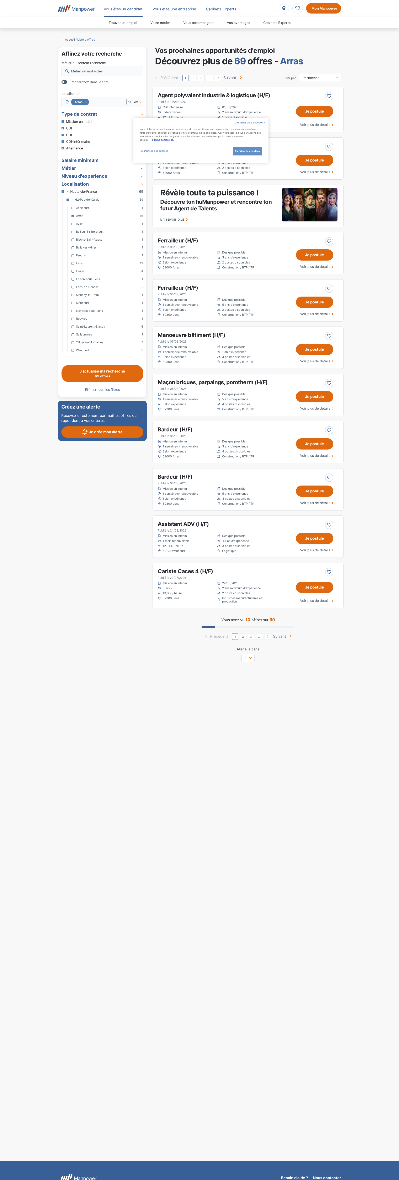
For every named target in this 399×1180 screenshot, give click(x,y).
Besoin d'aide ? (294, 1178)
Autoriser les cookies (247, 151)
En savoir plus (172, 219)
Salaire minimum (80, 160)
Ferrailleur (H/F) (178, 240)
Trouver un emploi (123, 23)
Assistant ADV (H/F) (183, 524)
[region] (200, 140)
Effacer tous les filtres (102, 390)
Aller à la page (248, 649)
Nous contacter (327, 1178)
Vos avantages (238, 23)
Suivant (229, 78)
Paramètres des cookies (154, 150)
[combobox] (102, 101)
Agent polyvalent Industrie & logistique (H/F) (214, 95)
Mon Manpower (324, 8)
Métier (69, 168)
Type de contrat (79, 114)
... (209, 78)
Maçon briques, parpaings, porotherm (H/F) (213, 382)
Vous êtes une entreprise (174, 9)
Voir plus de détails (315, 125)
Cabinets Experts (277, 23)
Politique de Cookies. (162, 139)
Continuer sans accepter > (250, 122)
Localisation (71, 93)
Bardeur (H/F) (175, 429)
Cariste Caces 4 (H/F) (185, 571)
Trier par (290, 78)
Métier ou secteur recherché (84, 63)
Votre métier (160, 23)
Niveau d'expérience (84, 176)
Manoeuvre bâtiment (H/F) (191, 335)
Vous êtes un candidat (123, 9)
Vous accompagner (198, 23)
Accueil (70, 39)
